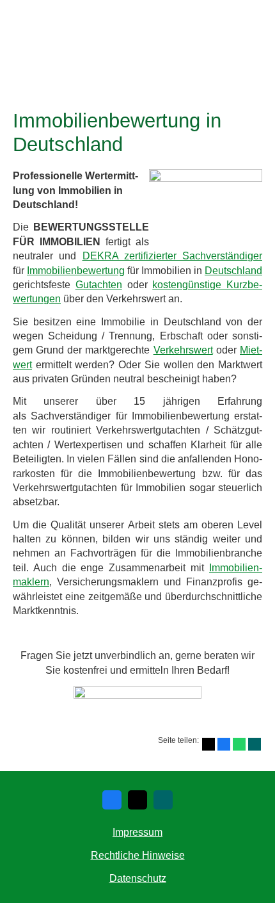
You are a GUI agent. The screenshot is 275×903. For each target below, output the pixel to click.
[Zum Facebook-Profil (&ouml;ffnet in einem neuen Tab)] (112, 799)
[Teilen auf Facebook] (223, 744)
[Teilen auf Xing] (254, 744)
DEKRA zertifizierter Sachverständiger (172, 255)
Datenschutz (137, 878)
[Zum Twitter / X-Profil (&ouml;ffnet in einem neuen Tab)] (137, 799)
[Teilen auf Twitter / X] (208, 744)
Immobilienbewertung (76, 270)
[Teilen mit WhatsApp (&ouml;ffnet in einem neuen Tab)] (239, 744)
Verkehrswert (183, 350)
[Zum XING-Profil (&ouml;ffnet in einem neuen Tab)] (163, 799)
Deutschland (233, 270)
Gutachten (98, 284)
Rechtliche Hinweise (138, 855)
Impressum (137, 832)
